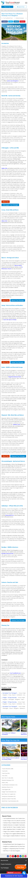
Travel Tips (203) (6, 773)
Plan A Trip (7, 7)
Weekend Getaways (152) (8, 780)
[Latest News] (10, 856)
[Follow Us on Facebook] (8, 856)
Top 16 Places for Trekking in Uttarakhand (9, 733)
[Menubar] (26, 3)
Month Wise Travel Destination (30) (10, 801)
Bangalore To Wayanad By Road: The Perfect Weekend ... (14, 848)
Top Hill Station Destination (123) (9, 785)
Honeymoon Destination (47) (8, 796)
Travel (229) (4, 771)
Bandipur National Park (7, 553)
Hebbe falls (4, 168)
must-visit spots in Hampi (9, 319)
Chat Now (20, 867)
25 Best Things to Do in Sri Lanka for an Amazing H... (14, 820)
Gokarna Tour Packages (18, 620)
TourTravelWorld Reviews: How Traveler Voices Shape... (14, 818)
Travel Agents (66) (6, 789)
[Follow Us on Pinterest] (13, 856)
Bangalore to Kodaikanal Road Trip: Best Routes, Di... (14, 846)
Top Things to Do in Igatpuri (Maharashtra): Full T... (14, 833)
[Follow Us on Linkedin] (20, 856)
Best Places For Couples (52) (8, 794)
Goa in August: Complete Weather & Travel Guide (14, 835)
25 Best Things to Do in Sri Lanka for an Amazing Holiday (10, 758)
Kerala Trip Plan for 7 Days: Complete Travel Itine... (14, 827)
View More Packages (6, 689)
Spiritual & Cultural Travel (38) (9, 798)
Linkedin (16, 21)
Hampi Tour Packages (17, 362)
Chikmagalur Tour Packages (10, 205)
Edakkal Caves (16, 424)
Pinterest (22, 21)
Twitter (10, 21)
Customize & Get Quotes (14, 876)
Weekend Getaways (20, 18)
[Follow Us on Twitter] (15, 856)
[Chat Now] (24, 873)
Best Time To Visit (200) (7, 778)
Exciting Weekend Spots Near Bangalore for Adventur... (14, 844)
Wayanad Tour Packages (18, 456)
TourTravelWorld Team (8, 18)
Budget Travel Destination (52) (9, 791)
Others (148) (5, 782)
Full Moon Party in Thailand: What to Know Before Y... (14, 822)
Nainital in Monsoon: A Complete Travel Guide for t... (14, 825)
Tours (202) (4, 775)
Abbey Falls (4, 221)
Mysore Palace (18, 265)
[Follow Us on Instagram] (25, 856)
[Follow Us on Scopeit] (23, 856)
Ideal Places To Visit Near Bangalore (11, 850)
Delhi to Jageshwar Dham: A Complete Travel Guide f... (14, 829)
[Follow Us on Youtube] (18, 856)
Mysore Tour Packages (17, 300)
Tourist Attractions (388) (7, 768)
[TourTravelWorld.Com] (10, 3)
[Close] (25, 865)
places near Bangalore (12, 80)
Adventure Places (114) (7, 787)
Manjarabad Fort (9, 515)
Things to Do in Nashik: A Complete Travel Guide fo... (14, 831)
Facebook (4, 21)
